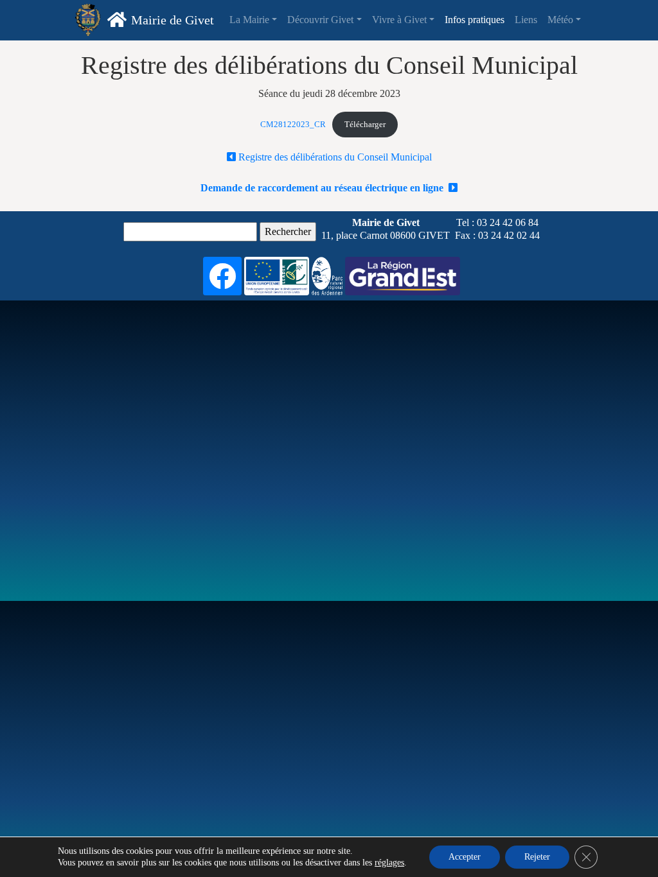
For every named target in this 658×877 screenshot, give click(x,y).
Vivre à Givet (399, 19)
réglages (389, 862)
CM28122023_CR (293, 124)
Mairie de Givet (172, 20)
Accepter (465, 857)
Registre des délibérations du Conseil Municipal (334, 157)
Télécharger (365, 124)
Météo (560, 19)
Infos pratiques (474, 19)
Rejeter (537, 857)
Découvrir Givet (320, 19)
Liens (526, 19)
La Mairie (249, 19)
